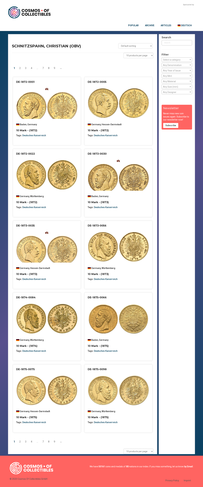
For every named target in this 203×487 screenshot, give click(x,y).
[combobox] (177, 59)
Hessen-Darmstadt (111, 124)
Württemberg (37, 196)
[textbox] (177, 60)
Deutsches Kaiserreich (34, 135)
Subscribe (170, 125)
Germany (32, 124)
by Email (188, 466)
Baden (23, 124)
